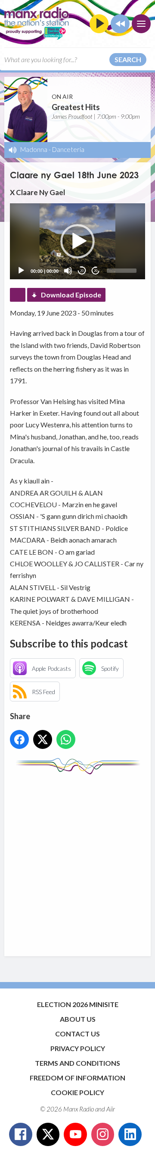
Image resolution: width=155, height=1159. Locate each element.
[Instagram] (103, 1134)
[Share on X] (42, 739)
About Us (78, 1019)
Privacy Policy (77, 1048)
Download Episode (71, 295)
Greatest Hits (76, 107)
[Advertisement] (77, 861)
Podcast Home (17, 295)
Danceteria (68, 149)
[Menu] (141, 23)
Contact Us (77, 1034)
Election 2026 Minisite (77, 1004)
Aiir (110, 1109)
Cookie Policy (77, 1092)
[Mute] (68, 270)
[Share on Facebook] (19, 739)
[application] (77, 241)
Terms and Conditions (77, 1063)
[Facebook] (20, 1134)
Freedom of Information (77, 1078)
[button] (77, 241)
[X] (48, 1134)
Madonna (33, 149)
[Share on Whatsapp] (65, 739)
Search (128, 59)
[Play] (21, 270)
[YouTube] (75, 1134)
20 (82, 271)
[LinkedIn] (130, 1134)
